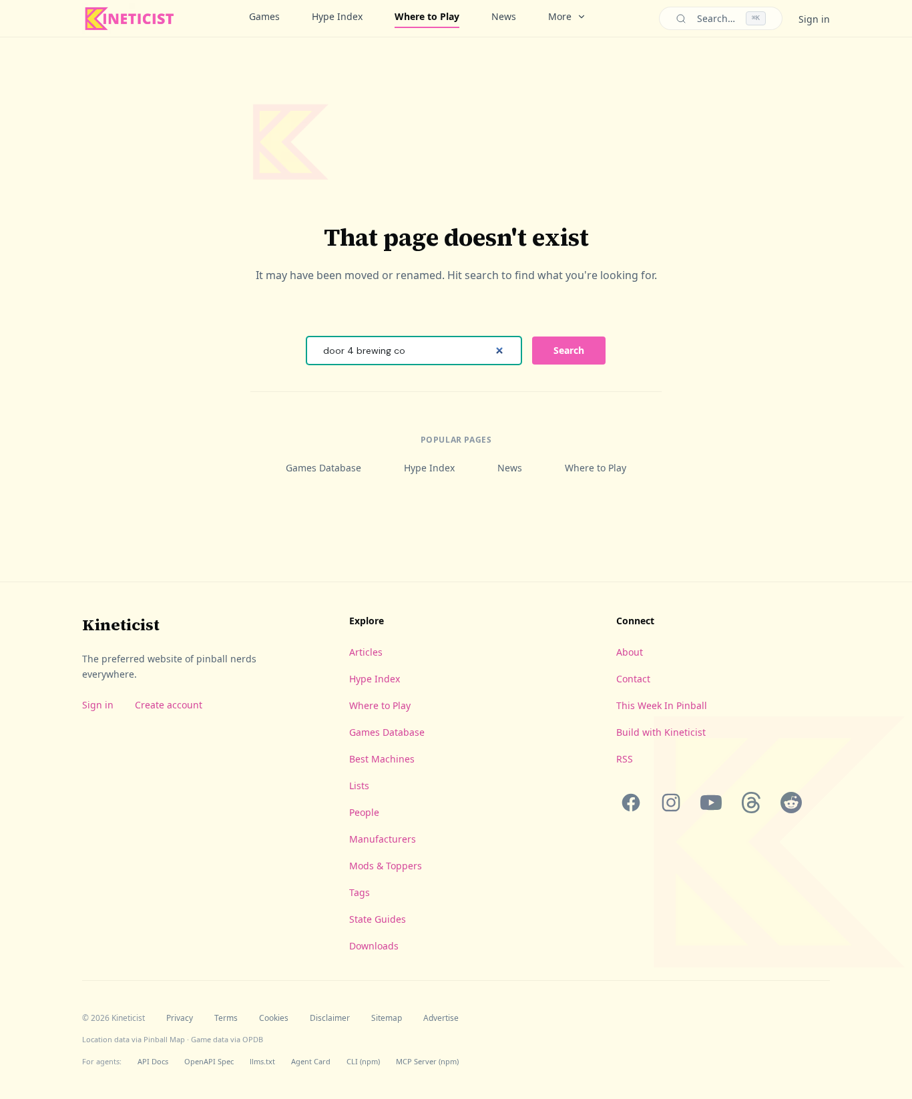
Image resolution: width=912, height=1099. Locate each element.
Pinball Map (164, 1039)
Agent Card (310, 1061)
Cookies (273, 1018)
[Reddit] (791, 802)
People (364, 812)
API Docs (153, 1061)
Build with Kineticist (661, 732)
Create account (168, 704)
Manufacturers (382, 839)
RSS (624, 758)
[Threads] (751, 802)
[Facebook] (631, 802)
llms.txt (262, 1061)
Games (264, 16)
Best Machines (382, 758)
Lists (359, 785)
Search (568, 350)
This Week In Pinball (661, 705)
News (503, 16)
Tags (359, 892)
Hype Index (337, 16)
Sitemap (386, 1018)
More (560, 16)
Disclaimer (330, 1018)
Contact (633, 678)
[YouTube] (711, 802)
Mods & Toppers (385, 865)
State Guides (377, 919)
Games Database (323, 467)
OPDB (252, 1039)
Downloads (374, 945)
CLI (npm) (363, 1061)
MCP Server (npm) (427, 1061)
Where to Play (427, 16)
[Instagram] (671, 802)
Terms (226, 1018)
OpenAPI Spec (209, 1061)
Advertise (441, 1018)
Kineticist (121, 625)
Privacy (179, 1018)
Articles (366, 652)
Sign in (814, 19)
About (629, 652)
